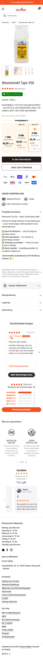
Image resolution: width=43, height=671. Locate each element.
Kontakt (5, 598)
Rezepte (5, 633)
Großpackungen (8, 637)
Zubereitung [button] (7, 310)
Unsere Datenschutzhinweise (14, 595)
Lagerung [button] (6, 302)
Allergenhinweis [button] (9, 295)
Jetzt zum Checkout (21, 167)
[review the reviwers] (14, 497)
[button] (38, 9)
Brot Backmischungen (11, 620)
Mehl (13, 22)
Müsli (4, 626)
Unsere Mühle (7, 630)
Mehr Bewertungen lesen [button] (21, 375)
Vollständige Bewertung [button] (18, 366)
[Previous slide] (4, 352)
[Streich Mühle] (21, 9)
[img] (14, 332)
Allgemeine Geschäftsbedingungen (16, 588)
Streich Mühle (25, 647)
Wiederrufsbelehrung (10, 584)
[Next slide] (39, 352)
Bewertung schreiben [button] (21, 409)
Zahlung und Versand (10, 581)
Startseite (5, 22)
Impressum (6, 591)
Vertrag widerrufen (9, 601)
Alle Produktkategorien (11, 613)
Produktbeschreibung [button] (11, 212)
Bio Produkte (7, 623)
